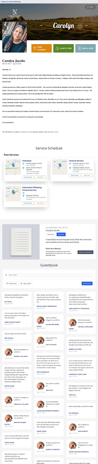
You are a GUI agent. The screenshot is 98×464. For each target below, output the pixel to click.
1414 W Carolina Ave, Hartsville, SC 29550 (33, 172)
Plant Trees (40, 177)
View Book (50, 234)
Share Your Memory (85, 252)
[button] (13, 165)
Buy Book (61, 234)
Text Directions (28, 177)
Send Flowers (40, 203)
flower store (54, 132)
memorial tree (25, 132)
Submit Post (87, 283)
